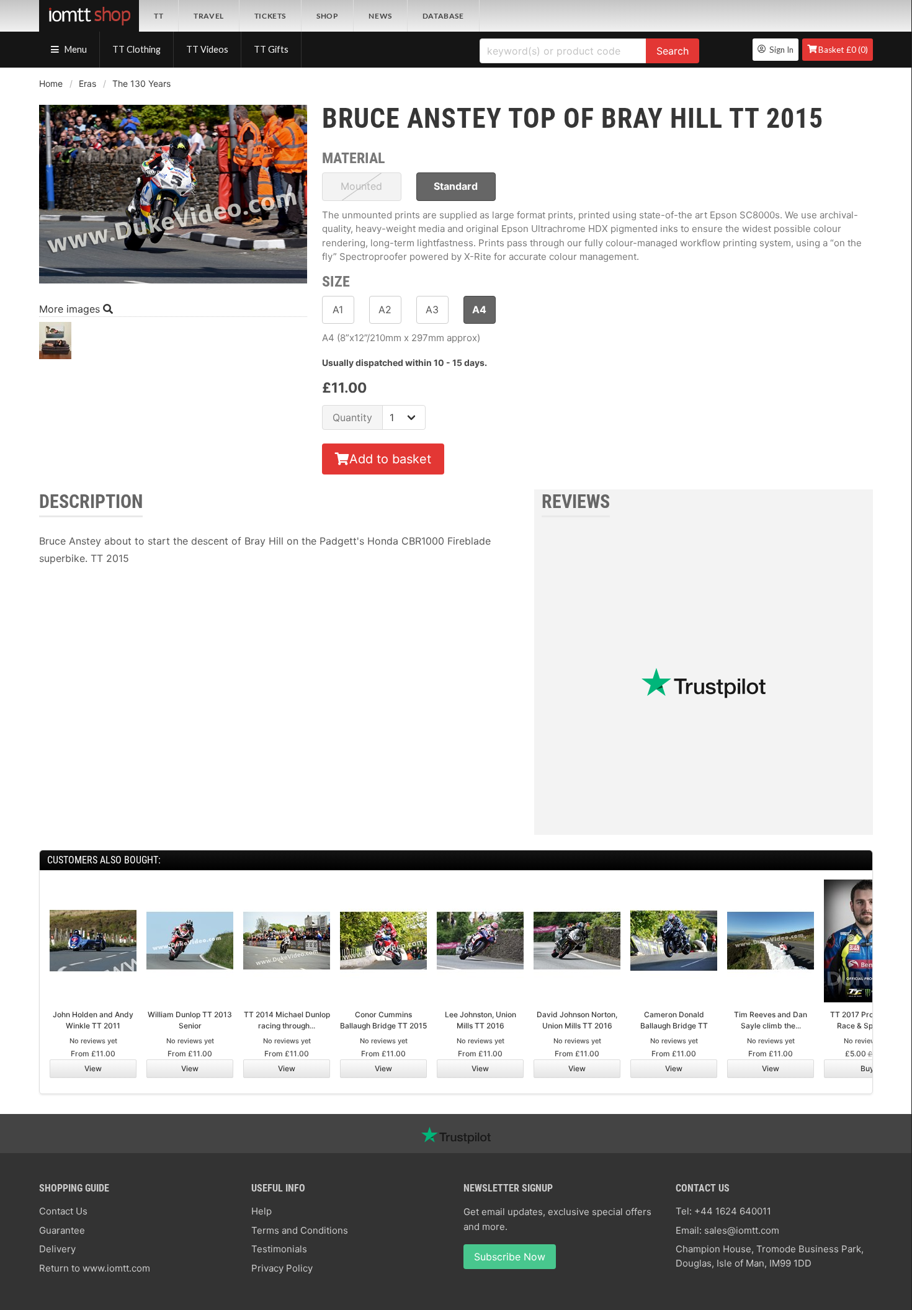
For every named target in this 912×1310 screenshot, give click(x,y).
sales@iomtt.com (741, 1230)
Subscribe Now (509, 1256)
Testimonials (279, 1249)
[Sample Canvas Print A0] (55, 344)
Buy (867, 1068)
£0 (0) (843, 50)
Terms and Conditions (299, 1230)
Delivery (57, 1249)
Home (51, 83)
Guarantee (62, 1230)
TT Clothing (136, 49)
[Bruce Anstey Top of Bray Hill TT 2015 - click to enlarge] (173, 284)
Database (443, 15)
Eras (87, 83)
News (380, 15)
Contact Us (63, 1211)
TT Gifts (271, 49)
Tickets (270, 15)
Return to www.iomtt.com (94, 1268)
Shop (327, 15)
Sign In (780, 50)
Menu (75, 49)
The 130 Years (141, 83)
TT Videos (207, 49)
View (93, 1068)
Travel (209, 15)
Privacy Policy (282, 1268)
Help (261, 1211)
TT (158, 15)
